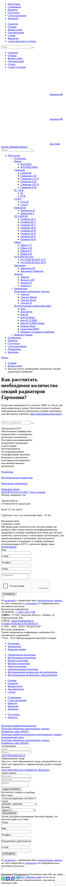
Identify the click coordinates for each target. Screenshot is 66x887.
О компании (14, 6)
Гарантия (13, 23)
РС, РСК (19, 190)
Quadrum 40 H (28, 230)
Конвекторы (21, 288)
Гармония (19, 170)
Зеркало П (26, 282)
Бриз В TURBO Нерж (32, 323)
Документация (16, 32)
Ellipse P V (26, 251)
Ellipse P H (26, 253)
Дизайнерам (14, 349)
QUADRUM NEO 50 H (33, 262)
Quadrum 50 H (28, 233)
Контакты (13, 18)
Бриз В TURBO (29, 320)
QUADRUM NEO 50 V (33, 259)
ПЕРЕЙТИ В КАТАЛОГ (14, 492)
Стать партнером (17, 15)
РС (22, 193)
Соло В (25, 201)
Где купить (14, 12)
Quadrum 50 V (28, 225)
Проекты (12, 9)
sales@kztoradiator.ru (22, 620)
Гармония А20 (28, 187)
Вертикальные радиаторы (22, 657)
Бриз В (24, 314)
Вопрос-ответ (15, 29)
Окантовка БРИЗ (30, 329)
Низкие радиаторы (18, 660)
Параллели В (28, 210)
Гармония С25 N (30, 178)
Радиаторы (20, 158)
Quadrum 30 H (28, 227)
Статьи (11, 35)
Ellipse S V (26, 245)
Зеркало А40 (27, 279)
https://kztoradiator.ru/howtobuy (46, 414)
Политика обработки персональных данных (25, 728)
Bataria (17, 161)
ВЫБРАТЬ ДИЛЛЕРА (38, 770)
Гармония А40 (28, 181)
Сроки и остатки (17, 67)
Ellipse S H (26, 248)
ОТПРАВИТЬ (9, 594)
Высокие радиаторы (19, 663)
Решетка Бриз (28, 326)
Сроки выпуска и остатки (22, 41)
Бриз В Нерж (28, 317)
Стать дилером (37, 492)
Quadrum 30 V (28, 219)
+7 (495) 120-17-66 (25, 612)
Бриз (23, 308)
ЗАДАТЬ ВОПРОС (11, 789)
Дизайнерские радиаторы (22, 654)
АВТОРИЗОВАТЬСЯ (13, 755)
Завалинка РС (28, 268)
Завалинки (20, 265)
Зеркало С (26, 285)
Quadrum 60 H (28, 239)
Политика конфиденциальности (18, 725)
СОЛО (17, 199)
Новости (12, 703)
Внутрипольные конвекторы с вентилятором (32, 675)
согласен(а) (10, 600)
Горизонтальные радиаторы (23, 669)
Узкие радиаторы (17, 666)
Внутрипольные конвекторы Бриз (32, 305)
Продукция (14, 4)
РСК (23, 196)
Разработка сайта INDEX (15, 731)
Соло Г (24, 204)
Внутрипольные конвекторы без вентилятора (32, 672)
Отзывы (12, 26)
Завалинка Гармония (32, 271)
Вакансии (13, 38)
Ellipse (17, 242)
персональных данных (50, 600)
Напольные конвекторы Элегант (32, 291)
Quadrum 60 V (28, 236)
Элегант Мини (29, 297)
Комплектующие (23, 334)
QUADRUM (21, 216)
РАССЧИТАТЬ (9, 813)
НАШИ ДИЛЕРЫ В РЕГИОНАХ (19, 623)
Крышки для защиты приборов (37, 331)
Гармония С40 (28, 175)
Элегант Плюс (28, 300)
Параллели (20, 207)
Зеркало (25, 277)
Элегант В (26, 303)
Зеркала (18, 274)
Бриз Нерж (26, 311)
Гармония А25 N (30, 184)
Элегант (25, 294)
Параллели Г (27, 213)
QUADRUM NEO (24, 256)
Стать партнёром (17, 346)
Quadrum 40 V (28, 222)
